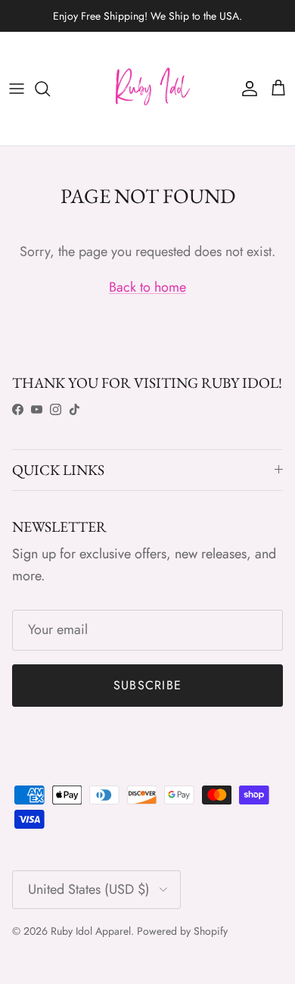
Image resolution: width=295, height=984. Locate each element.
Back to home (147, 287)
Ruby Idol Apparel (91, 931)
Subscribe (147, 685)
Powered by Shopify (182, 931)
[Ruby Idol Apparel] (147, 88)
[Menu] (16, 88)
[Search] (50, 88)
